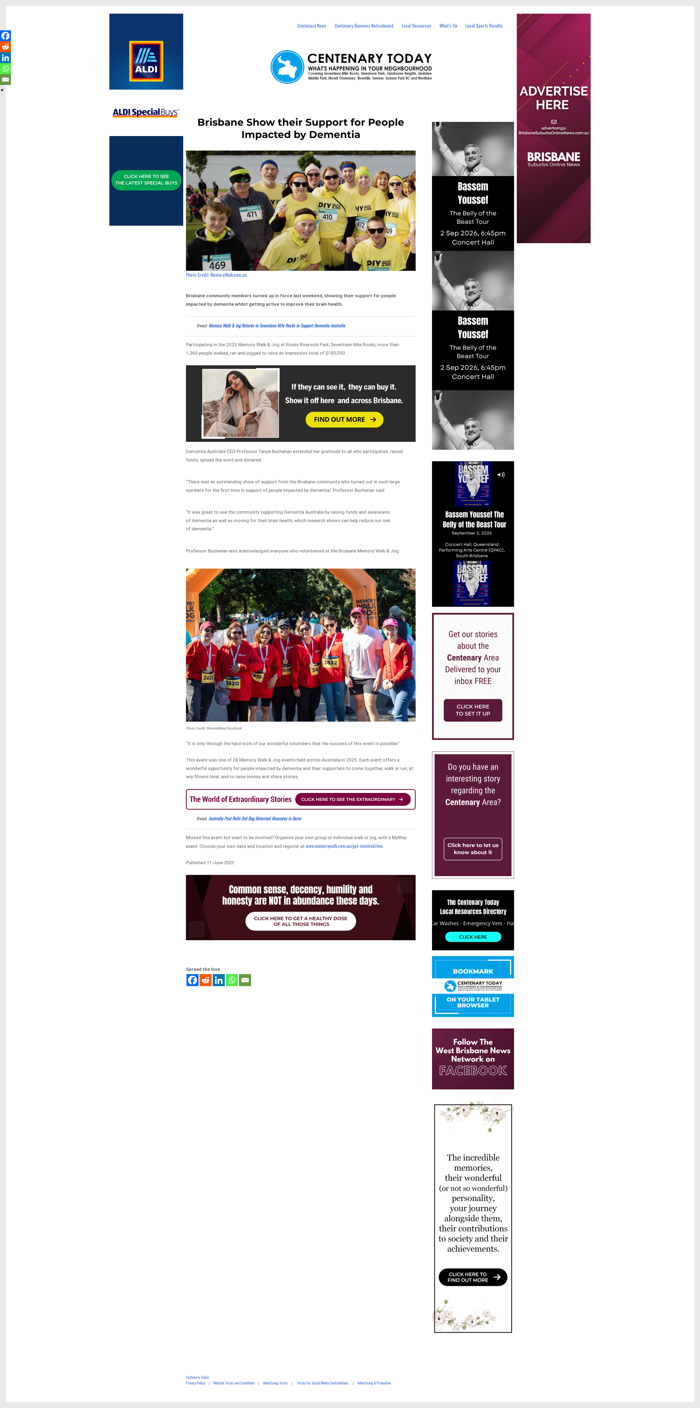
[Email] (245, 980)
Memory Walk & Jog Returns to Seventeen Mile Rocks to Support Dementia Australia (277, 325)
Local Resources (416, 25)
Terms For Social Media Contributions (323, 1383)
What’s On (448, 25)
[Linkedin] (219, 980)
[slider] (478, 602)
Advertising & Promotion (374, 1383)
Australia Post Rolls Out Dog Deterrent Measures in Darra (255, 818)
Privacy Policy (195, 1383)
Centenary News (312, 25)
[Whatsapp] (232, 980)
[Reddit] (206, 980)
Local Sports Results (484, 25)
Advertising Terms (275, 1383)
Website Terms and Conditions (234, 1383)
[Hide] (2, 90)
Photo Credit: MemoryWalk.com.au (216, 274)
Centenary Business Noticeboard (364, 25)
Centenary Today (197, 1377)
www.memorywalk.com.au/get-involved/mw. (344, 845)
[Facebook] (192, 980)
